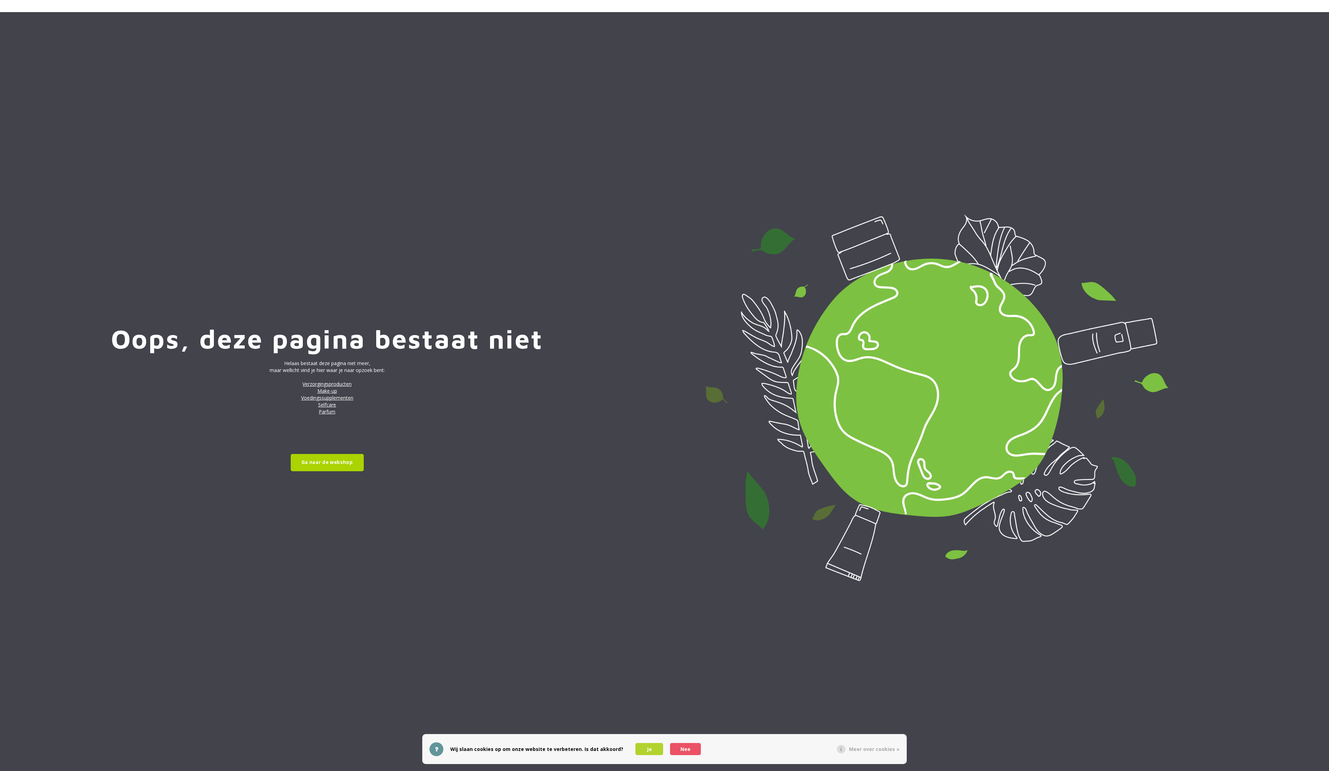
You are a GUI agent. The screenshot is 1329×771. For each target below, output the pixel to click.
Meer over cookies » (874, 749)
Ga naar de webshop (327, 462)
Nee (685, 749)
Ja (649, 749)
